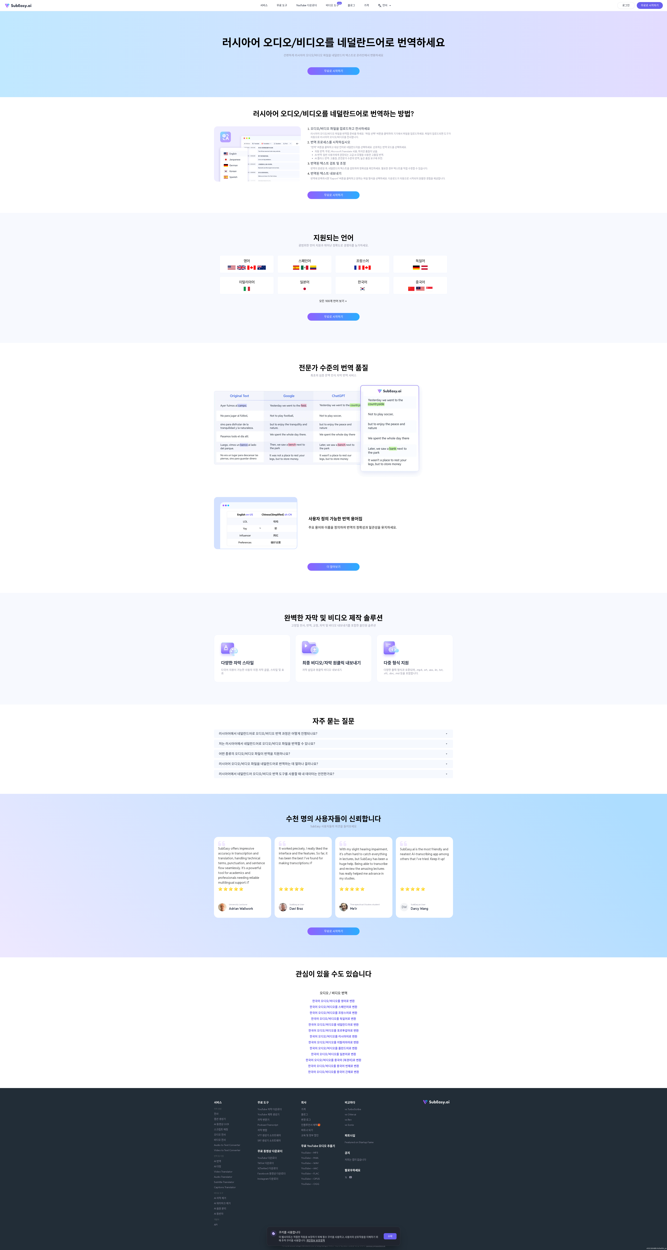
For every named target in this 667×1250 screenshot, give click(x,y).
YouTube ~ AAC (309, 1168)
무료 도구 (282, 5)
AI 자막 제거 (220, 1198)
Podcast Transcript (268, 1124)
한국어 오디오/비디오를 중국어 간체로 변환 (333, 1072)
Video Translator (223, 1171)
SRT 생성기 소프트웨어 (269, 1140)
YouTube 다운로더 (306, 5)
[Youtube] (350, 1177)
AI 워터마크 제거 (222, 1203)
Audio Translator (223, 1176)
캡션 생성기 (220, 1119)
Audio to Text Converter (227, 1145)
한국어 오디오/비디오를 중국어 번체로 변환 (333, 1066)
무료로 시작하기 (650, 5)
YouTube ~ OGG (310, 1184)
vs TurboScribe (353, 1109)
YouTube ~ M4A (309, 1157)
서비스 (264, 5)
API (215, 1224)
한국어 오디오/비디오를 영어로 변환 (333, 1001)
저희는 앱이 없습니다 (355, 1159)
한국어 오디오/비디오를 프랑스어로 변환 (333, 1013)
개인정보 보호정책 (315, 1240)
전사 (216, 1113)
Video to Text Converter (227, 1150)
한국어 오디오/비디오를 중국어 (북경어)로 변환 (333, 1060)
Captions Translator (225, 1187)
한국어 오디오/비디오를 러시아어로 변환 (333, 1036)
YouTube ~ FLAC (310, 1173)
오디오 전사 (220, 1134)
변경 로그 (306, 1119)
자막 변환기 (263, 1119)
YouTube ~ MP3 (309, 1152)
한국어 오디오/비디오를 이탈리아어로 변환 (333, 1042)
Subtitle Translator (224, 1182)
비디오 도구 (333, 4)
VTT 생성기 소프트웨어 (269, 1135)
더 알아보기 (333, 567)
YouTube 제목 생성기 (268, 1114)
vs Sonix (349, 1124)
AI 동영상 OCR (221, 1124)
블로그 (351, 5)
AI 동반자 (218, 1213)
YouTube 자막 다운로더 (270, 1109)
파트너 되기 (307, 1130)
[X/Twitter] (346, 1177)
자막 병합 (262, 1130)
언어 (384, 5)
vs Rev (348, 1119)
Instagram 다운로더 (268, 1178)
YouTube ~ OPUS (310, 1178)
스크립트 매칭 (221, 1129)
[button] (385, 5)
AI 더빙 (217, 1166)
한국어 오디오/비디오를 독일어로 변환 (333, 1019)
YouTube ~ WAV (310, 1163)
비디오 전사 (220, 1139)
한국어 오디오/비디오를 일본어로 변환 (333, 1054)
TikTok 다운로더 (266, 1163)
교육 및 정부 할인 (310, 1135)
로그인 (626, 5)
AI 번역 (217, 1161)
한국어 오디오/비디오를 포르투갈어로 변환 (333, 1030)
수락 (390, 1236)
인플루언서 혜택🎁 (310, 1124)
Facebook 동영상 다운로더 (272, 1173)
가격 (366, 5)
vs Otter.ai (350, 1114)
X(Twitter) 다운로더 (268, 1168)
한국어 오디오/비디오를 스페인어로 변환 (333, 1007)
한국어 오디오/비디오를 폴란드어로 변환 (333, 1048)
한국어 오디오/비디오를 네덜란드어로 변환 (333, 1025)
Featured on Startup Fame (359, 1142)
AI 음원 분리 (220, 1208)
